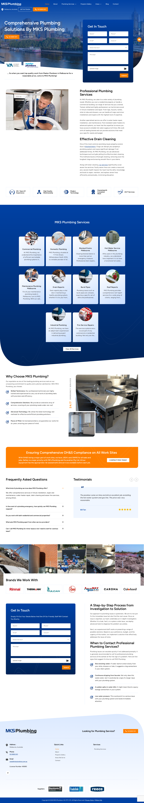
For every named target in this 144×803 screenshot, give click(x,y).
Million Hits (98, 800)
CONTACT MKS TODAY (118, 460)
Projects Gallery (86, 4)
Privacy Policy (89, 800)
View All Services (72, 349)
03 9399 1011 (42, 9)
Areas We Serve (60, 757)
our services (103, 165)
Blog (107, 4)
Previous (131, 479)
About (55, 4)
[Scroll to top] (141, 797)
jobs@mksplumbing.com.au (18, 761)
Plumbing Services (68, 4)
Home (47, 4)
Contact (116, 4)
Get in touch (25, 9)
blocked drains (90, 146)
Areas (97, 4)
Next (136, 479)
